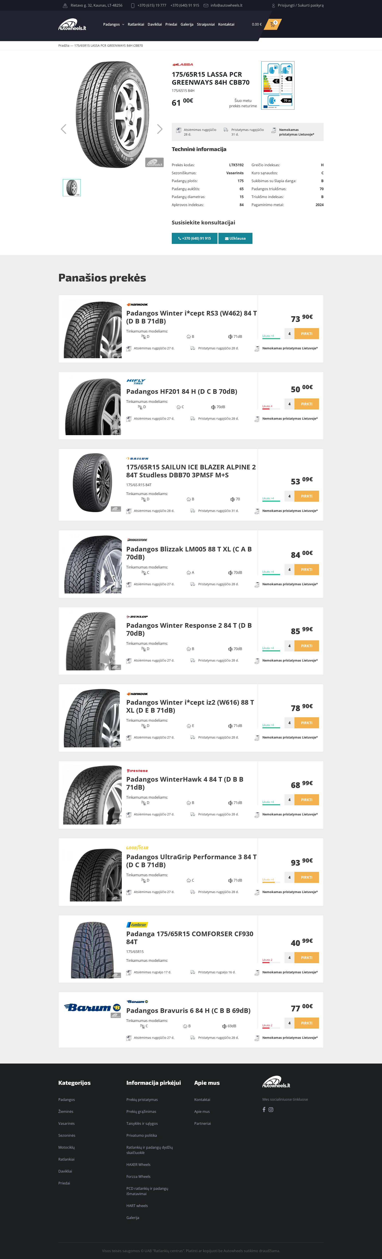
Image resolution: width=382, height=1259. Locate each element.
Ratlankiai (136, 24)
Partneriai (202, 1123)
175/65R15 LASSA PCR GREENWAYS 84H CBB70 (108, 45)
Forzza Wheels (138, 1176)
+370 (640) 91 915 (184, 5)
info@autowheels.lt (227, 5)
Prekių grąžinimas (141, 1111)
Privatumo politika (141, 1135)
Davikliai (155, 24)
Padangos (111, 24)
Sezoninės (66, 1135)
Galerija (187, 24)
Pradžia (63, 45)
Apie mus (202, 1111)
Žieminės (65, 1111)
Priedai (171, 24)
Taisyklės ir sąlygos (142, 1123)
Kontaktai (226, 24)
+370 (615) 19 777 (151, 5)
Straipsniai (206, 24)
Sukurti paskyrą (311, 5)
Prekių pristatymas (142, 1099)
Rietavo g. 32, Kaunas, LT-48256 (96, 5)
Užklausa (237, 238)
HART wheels (137, 1205)
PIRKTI (306, 333)
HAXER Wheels (138, 1164)
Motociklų (66, 1147)
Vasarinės (66, 1123)
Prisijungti (286, 5)
